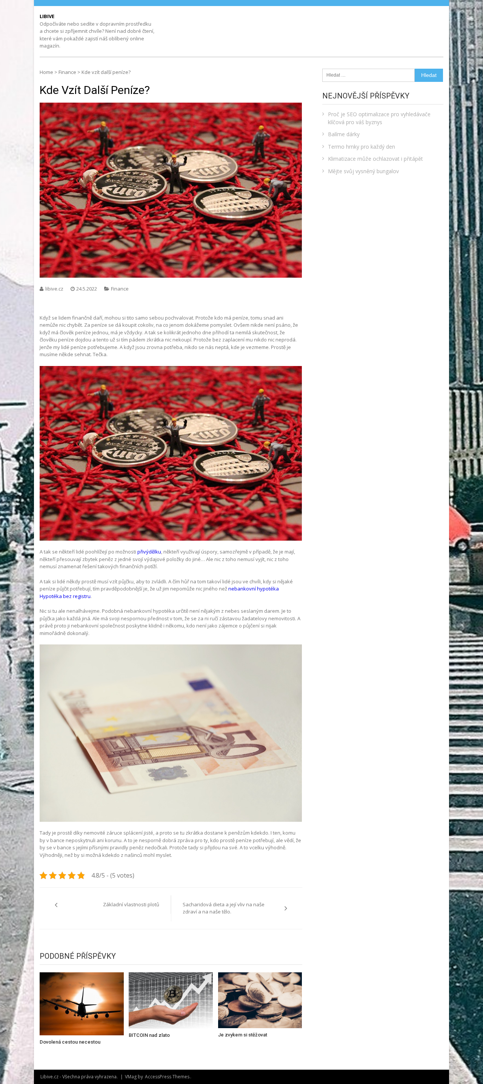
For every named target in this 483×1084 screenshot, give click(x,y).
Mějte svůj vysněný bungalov (363, 171)
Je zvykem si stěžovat (242, 1035)
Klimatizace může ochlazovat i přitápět (375, 158)
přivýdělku (148, 551)
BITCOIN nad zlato (149, 1035)
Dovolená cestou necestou (70, 1042)
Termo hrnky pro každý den (361, 146)
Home (46, 72)
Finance (67, 72)
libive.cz (55, 288)
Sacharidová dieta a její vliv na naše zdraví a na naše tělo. (224, 908)
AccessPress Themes (167, 1076)
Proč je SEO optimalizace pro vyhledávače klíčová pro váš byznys (379, 118)
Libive (47, 16)
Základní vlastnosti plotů (131, 904)
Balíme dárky (344, 134)
